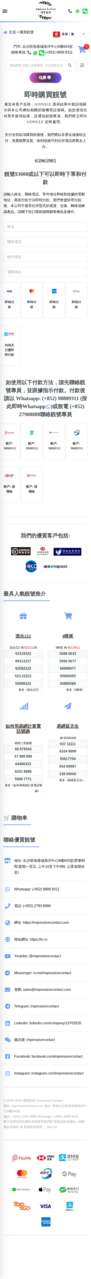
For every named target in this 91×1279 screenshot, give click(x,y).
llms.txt (52, 1127)
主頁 (12, 32)
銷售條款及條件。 (63, 212)
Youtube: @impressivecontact (37, 956)
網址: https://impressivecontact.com (41, 922)
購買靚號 (27, 32)
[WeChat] (85, 11)
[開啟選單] (5, 11)
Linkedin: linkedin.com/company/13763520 (47, 1023)
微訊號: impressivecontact (34, 1040)
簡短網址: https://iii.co (30, 939)
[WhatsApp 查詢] (35, 52)
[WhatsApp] (77, 11)
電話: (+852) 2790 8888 (32, 906)
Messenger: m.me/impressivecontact (42, 973)
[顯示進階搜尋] (82, 65)
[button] (70, 65)
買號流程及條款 (65, 1121)
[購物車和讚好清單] (82, 49)
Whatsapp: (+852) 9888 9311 (36, 889)
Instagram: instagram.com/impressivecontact (48, 1073)
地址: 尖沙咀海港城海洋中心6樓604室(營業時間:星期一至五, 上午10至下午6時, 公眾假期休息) (49, 866)
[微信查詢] (41, 52)
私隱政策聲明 (33, 1127)
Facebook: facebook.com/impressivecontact (48, 1056)
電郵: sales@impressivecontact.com (42, 989)
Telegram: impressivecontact (36, 1006)
